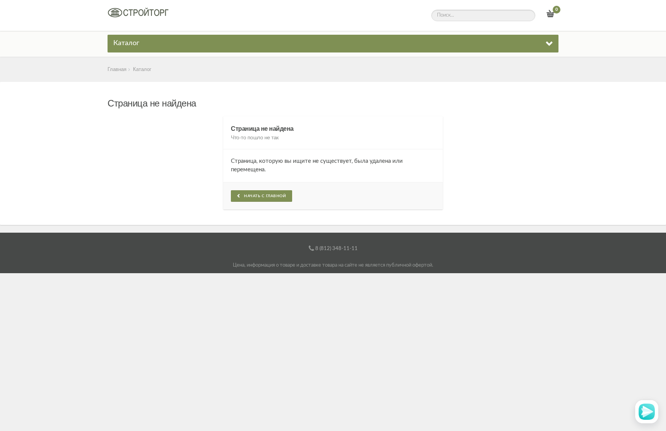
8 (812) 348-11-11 (336, 248)
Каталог (126, 43)
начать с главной (263, 196)
